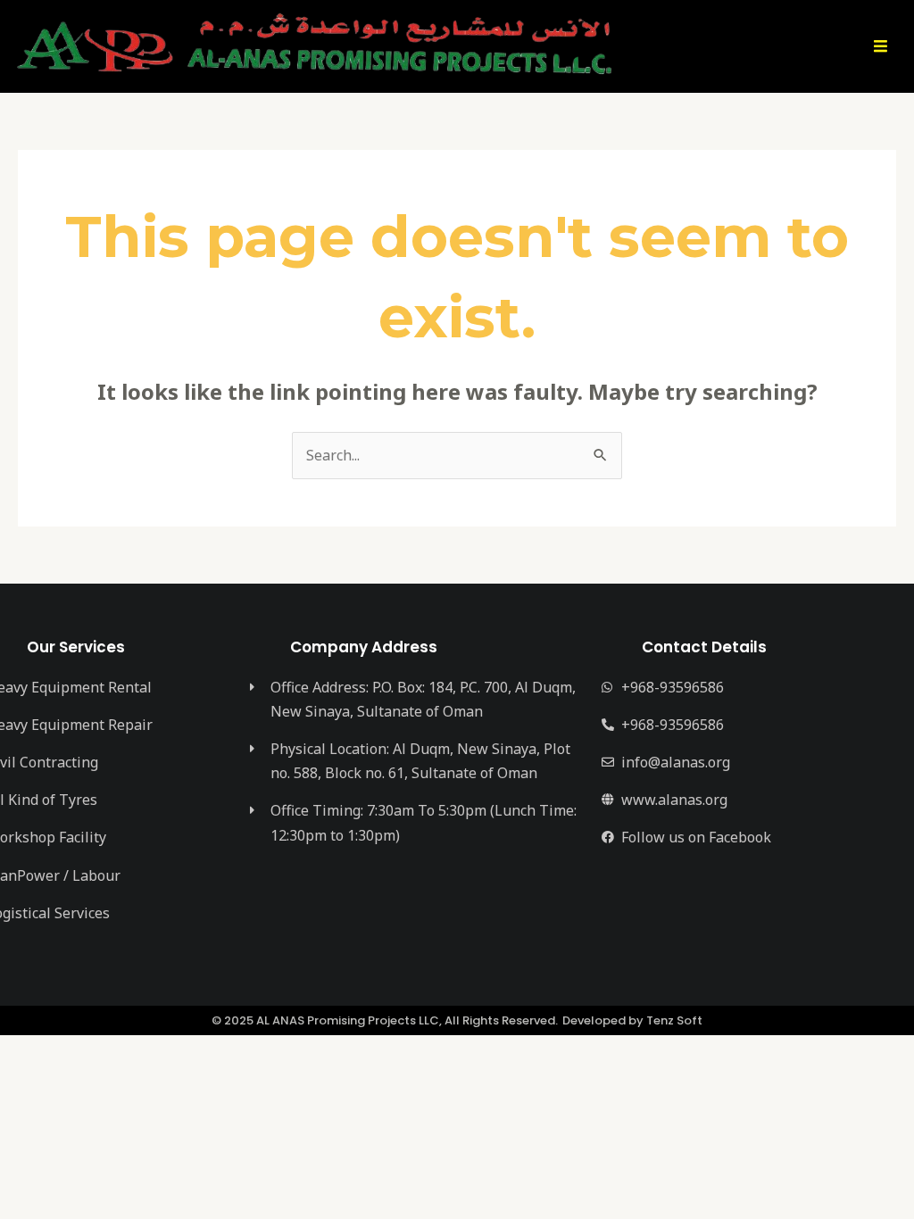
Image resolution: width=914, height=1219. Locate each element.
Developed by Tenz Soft (632, 1020)
